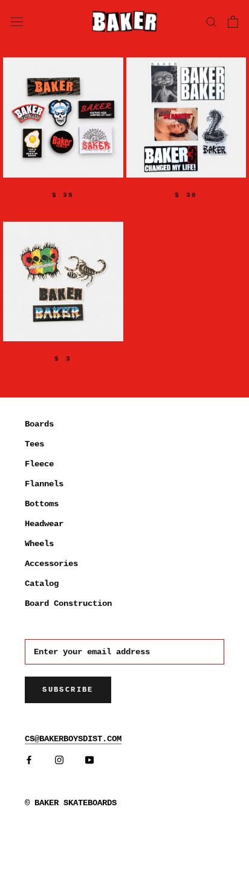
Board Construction (68, 603)
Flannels (44, 484)
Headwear (44, 524)
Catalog (42, 583)
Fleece (39, 464)
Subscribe (68, 690)
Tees (34, 444)
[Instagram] (59, 760)
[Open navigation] (17, 21)
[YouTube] (89, 760)
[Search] (211, 21)
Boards (39, 424)
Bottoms (42, 504)
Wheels (39, 544)
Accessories (51, 563)
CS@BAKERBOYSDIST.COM (73, 739)
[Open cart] (233, 22)
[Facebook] (29, 760)
